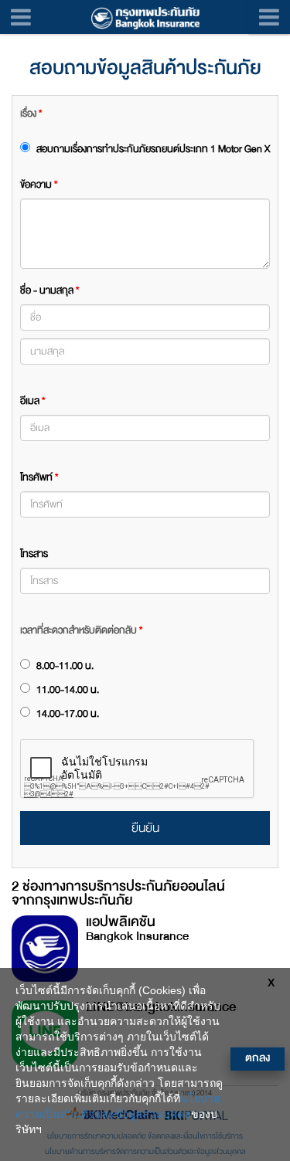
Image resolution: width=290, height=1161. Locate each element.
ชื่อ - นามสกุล (49, 290)
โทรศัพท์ (39, 477)
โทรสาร (34, 553)
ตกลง (257, 1058)
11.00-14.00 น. (66, 689)
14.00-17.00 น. (66, 713)
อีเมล (32, 400)
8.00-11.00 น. (64, 665)
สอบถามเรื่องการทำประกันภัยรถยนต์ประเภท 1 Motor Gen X (152, 149)
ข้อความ (38, 184)
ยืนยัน (145, 828)
